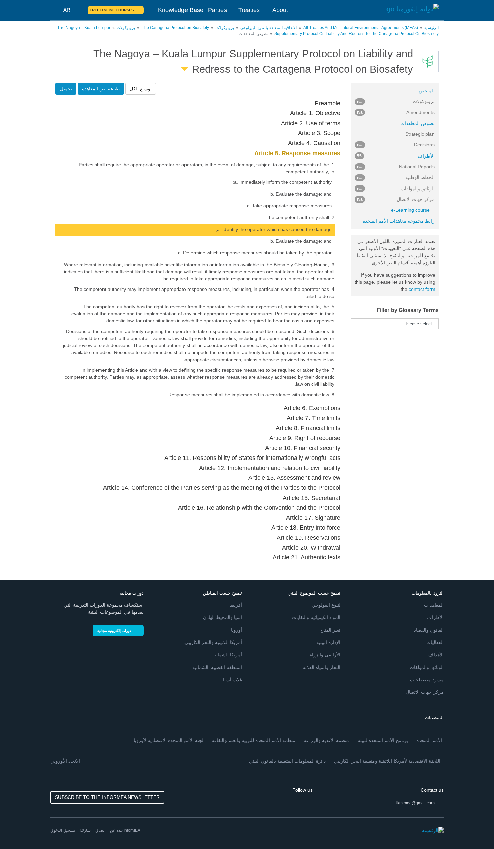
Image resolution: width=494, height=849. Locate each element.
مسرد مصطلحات (427, 679)
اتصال (100, 830)
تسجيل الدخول (62, 830)
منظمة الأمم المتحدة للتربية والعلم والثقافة (253, 740)
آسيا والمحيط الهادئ (222, 617)
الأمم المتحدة (429, 740)
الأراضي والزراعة (323, 654)
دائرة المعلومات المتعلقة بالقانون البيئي (287, 761)
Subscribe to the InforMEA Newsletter (107, 797)
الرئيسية (431, 27)
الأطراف (396, 156)
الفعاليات (435, 642)
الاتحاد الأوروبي (65, 761)
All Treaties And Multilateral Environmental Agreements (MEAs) (360, 27)
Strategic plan (420, 134)
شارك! (85, 830)
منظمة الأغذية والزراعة (326, 740)
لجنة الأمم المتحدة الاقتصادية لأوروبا (168, 740)
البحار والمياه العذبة (321, 667)
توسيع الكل (141, 88)
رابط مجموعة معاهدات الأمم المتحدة (399, 221)
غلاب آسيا (232, 679)
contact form (422, 289)
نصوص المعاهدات (417, 123)
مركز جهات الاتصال (425, 692)
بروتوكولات (224, 27)
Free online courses (112, 10)
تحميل (66, 88)
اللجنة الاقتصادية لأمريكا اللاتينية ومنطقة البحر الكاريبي (387, 761)
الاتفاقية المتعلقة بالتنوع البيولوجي (268, 27)
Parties (217, 10)
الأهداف (436, 654)
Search (79, 10)
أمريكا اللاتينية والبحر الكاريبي (213, 642)
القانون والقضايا (428, 630)
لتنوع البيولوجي (326, 605)
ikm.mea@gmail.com (415, 803)
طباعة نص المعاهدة (101, 88)
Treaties (249, 10)
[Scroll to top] (19, 829)
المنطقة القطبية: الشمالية (217, 667)
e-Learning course (410, 210)
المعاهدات (434, 605)
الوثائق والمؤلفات (427, 667)
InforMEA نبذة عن (125, 830)
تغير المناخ (330, 630)
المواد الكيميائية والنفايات (316, 617)
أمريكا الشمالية (227, 654)
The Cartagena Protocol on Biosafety (175, 27)
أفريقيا (235, 605)
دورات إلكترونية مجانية (114, 631)
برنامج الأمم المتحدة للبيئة (383, 740)
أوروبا (236, 630)
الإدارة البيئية (328, 642)
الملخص (427, 90)
